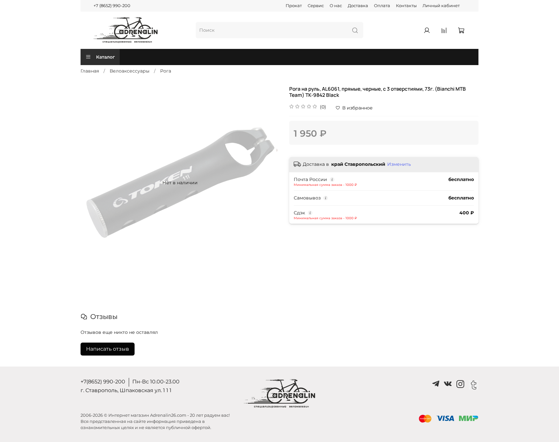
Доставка (358, 5)
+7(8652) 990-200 (103, 382)
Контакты (406, 5)
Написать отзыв (107, 349)
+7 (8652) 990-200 (111, 5)
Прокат (294, 5)
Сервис (316, 5)
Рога (165, 71)
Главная (90, 71)
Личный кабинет (441, 5)
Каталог (105, 57)
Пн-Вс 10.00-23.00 (156, 382)
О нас (336, 5)
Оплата (382, 5)
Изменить (399, 164)
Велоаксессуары (129, 71)
